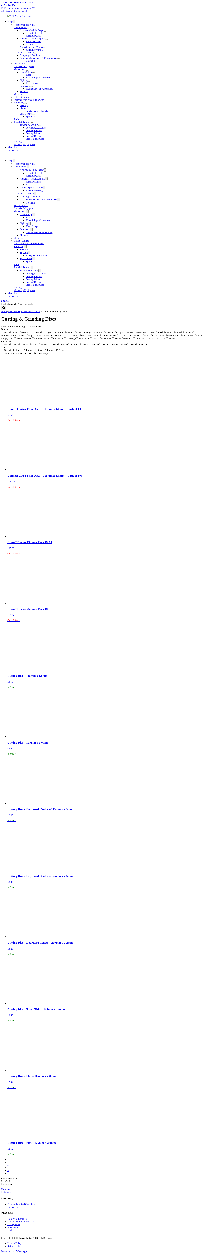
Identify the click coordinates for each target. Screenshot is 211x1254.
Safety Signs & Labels (37, 111)
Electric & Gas (21, 63)
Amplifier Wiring (34, 49)
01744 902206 (8, 5)
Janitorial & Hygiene (24, 66)
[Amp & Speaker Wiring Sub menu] (44, 47)
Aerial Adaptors (33, 41)
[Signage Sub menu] (29, 252)
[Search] (3, 308)
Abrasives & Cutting (31, 311)
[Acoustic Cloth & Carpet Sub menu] (45, 31)
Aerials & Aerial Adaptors (32, 38)
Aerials (29, 44)
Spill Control (26, 113)
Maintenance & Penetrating (39, 88)
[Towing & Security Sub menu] (39, 125)
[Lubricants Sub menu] (31, 86)
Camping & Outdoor (30, 55)
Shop (10, 21)
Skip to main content (11, 2)
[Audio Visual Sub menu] (28, 28)
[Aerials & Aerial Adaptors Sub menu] (46, 39)
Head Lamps (32, 83)
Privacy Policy (14, 1243)
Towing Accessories (36, 127)
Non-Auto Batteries (17, 1219)
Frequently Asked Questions (21, 1204)
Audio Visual (20, 27)
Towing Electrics (34, 130)
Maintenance (20, 69)
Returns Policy (14, 1246)
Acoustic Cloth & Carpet (32, 30)
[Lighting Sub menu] (29, 81)
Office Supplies (21, 97)
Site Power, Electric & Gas (20, 1221)
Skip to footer (28, 2)
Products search (9, 304)
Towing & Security (29, 125)
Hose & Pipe (26, 72)
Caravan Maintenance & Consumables (38, 58)
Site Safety (19, 102)
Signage (24, 108)
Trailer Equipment (35, 138)
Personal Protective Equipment (29, 100)
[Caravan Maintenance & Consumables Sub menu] (58, 58)
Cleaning (30, 61)
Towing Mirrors (33, 133)
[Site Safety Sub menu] (25, 103)
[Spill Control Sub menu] (33, 114)
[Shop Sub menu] (14, 21)
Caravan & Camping (24, 52)
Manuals (24, 91)
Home (4, 311)
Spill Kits (30, 116)
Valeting (18, 141)
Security (24, 105)
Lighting (24, 80)
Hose (28, 74)
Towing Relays (33, 136)
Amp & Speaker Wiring (31, 47)
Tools (16, 119)
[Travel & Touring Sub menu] (32, 122)
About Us (12, 147)
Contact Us (12, 150)
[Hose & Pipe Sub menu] (33, 72)
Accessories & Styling (24, 24)
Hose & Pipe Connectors (38, 77)
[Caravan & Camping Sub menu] (35, 53)
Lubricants (25, 86)
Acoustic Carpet (34, 33)
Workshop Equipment (24, 144)
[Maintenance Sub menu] (27, 70)
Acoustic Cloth (33, 35)
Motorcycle (19, 94)
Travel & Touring (22, 122)
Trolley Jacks (13, 1224)
